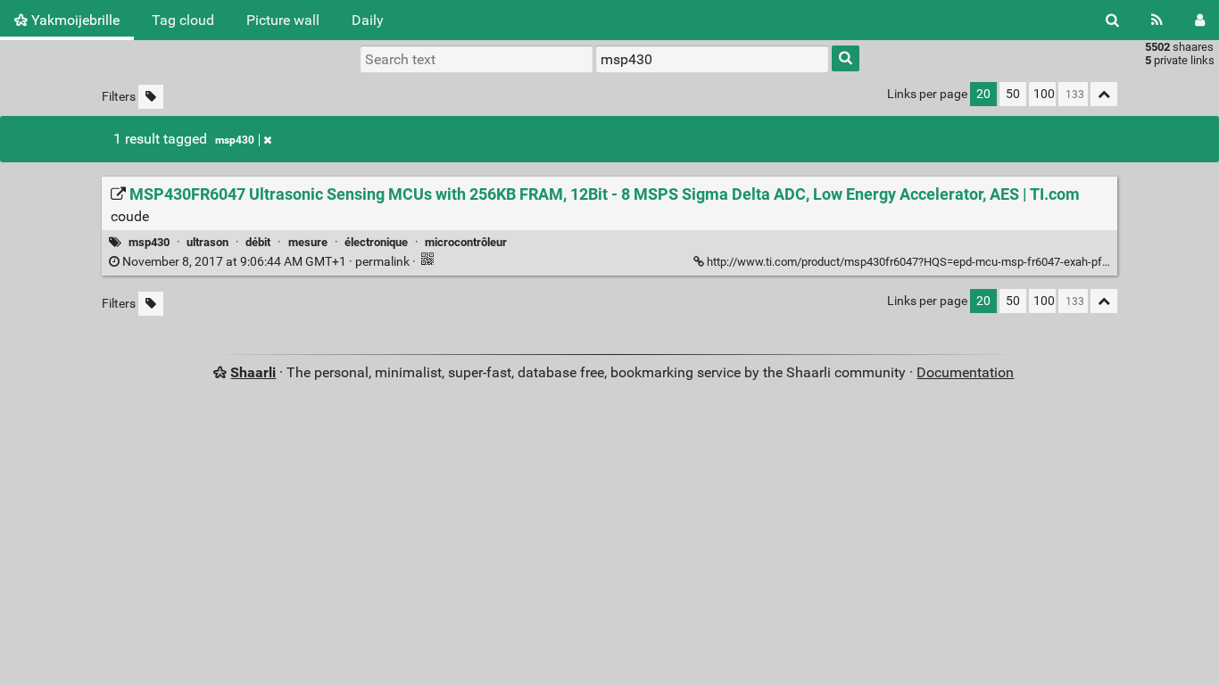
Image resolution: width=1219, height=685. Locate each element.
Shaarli (253, 372)
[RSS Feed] (1157, 20)
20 (983, 94)
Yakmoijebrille (74, 20)
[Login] (1200, 20)
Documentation (965, 372)
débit (257, 242)
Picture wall (282, 20)
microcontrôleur (466, 242)
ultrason (207, 242)
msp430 (234, 140)
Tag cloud (183, 20)
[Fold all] (1103, 94)
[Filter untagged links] (150, 97)
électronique (376, 242)
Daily (368, 20)
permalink (266, 261)
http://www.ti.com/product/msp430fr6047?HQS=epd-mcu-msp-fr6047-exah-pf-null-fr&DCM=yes (949, 261)
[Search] (1112, 20)
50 (1013, 94)
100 (1044, 94)
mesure (308, 242)
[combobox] (712, 58)
